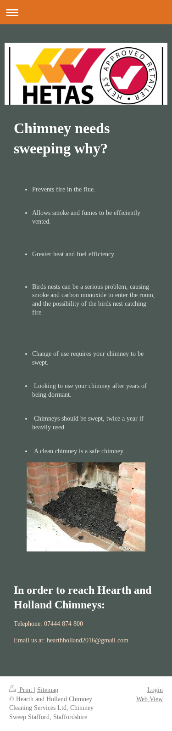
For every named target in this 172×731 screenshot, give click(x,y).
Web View (149, 699)
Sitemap (47, 689)
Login (155, 689)
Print (25, 689)
